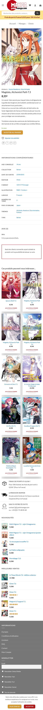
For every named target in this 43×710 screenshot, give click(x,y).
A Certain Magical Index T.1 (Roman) (32, 385)
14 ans (18, 164)
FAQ (3, 644)
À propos (5, 632)
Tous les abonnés (9, 692)
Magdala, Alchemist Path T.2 (11, 343)
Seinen (18, 169)
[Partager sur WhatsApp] (3, 143)
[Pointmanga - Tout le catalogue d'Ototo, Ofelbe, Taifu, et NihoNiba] (16, 5)
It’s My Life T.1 (11, 426)
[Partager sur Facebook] (7, 143)
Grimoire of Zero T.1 (11, 384)
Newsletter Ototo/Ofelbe (12, 671)
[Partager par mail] (14, 143)
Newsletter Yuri (9, 682)
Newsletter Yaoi (9, 677)
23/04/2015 (20, 174)
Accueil (12, 23)
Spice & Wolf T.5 (11, 301)
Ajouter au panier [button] (11, 308)
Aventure (26, 210)
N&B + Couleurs (21, 190)
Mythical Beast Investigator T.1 (11, 467)
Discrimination (34, 210)
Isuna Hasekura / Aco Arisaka (19, 89)
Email (3, 663)
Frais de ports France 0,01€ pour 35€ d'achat (22, 17)
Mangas (22, 23)
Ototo (31, 23)
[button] (3, 5)
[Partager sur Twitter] (11, 143)
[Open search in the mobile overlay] (21, 13)
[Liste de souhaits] (30, 5)
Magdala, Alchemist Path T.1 (32, 301)
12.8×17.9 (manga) (22, 185)
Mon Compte (6, 652)
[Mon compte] (35, 5)
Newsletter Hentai (10, 687)
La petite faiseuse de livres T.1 (32, 467)
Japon (18, 205)
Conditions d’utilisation (10, 636)
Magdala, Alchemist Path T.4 (32, 343)
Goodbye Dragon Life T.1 (32, 426)
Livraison (5, 640)
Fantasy (19, 212)
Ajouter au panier (12, 132)
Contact (4, 648)
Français (19, 195)
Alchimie (19, 210)
